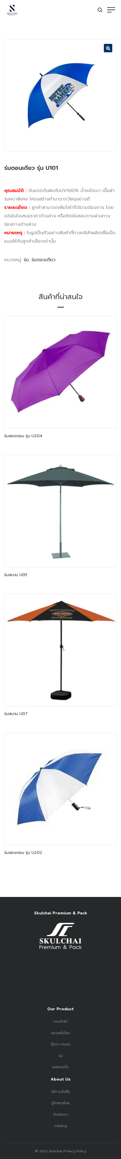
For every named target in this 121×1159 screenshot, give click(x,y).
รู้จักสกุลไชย (60, 1103)
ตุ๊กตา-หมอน (60, 1044)
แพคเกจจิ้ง (60, 1067)
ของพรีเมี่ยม (60, 1033)
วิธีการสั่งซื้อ (60, 1091)
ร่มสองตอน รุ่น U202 (23, 853)
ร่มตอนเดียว (43, 259)
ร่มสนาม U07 (16, 714)
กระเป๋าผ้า (60, 1021)
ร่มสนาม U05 (15, 575)
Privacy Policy (74, 1151)
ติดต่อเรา (60, 1114)
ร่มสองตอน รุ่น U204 (23, 436)
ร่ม (26, 259)
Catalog (60, 1125)
